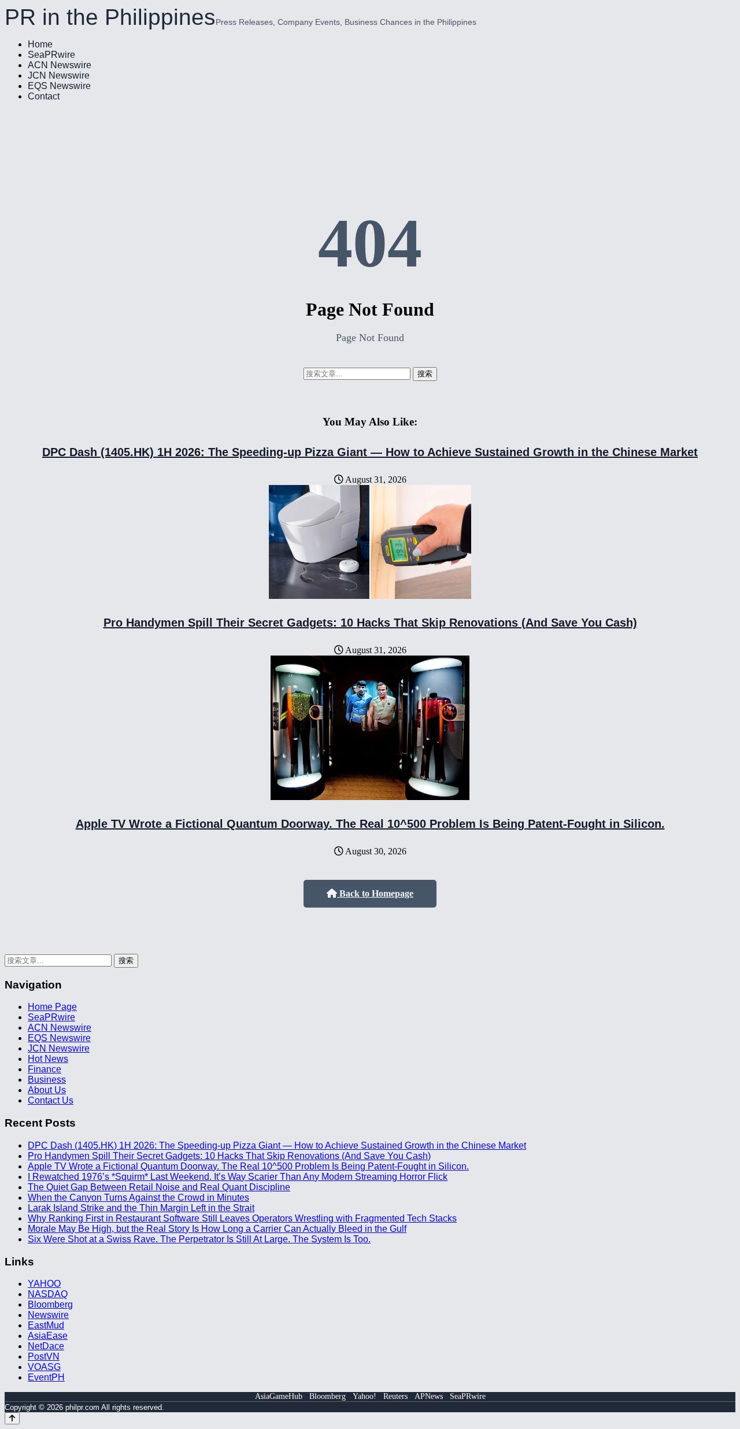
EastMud (46, 1325)
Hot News (48, 1059)
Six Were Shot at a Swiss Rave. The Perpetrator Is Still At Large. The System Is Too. (199, 1239)
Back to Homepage (375, 893)
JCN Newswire (59, 75)
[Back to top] (12, 1418)
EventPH (46, 1377)
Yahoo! (364, 1396)
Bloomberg (50, 1304)
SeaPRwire (51, 55)
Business (47, 1079)
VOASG (44, 1367)
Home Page (52, 1007)
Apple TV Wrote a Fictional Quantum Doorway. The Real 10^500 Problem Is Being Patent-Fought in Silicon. (370, 823)
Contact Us (50, 1100)
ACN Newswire (59, 65)
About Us (47, 1090)
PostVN (44, 1356)
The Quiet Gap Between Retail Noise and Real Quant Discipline (159, 1187)
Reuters (395, 1396)
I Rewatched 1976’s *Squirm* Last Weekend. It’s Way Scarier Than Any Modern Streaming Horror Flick (237, 1177)
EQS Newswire (59, 86)
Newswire (48, 1315)
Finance (44, 1069)
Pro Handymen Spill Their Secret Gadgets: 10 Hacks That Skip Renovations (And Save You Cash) (370, 622)
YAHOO (44, 1284)
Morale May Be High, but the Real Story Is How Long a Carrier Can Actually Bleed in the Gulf (217, 1229)
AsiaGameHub (278, 1396)
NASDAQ (48, 1294)
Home (40, 44)
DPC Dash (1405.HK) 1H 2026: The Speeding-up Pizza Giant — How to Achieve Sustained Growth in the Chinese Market (370, 452)
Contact (44, 96)
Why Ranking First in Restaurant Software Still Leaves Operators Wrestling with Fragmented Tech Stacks (242, 1218)
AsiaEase (48, 1336)
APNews (429, 1396)
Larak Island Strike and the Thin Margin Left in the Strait (141, 1208)
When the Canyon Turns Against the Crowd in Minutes (138, 1197)
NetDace (46, 1346)
